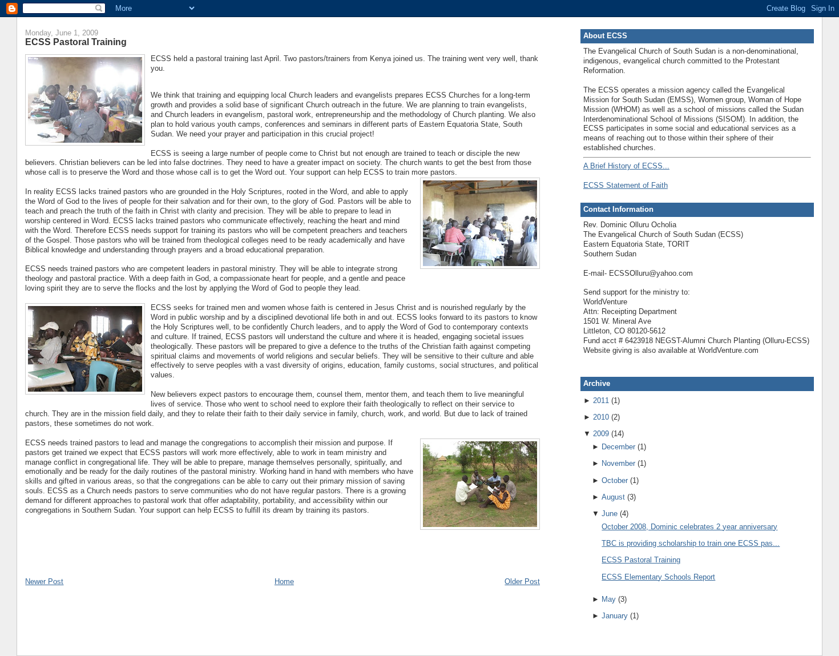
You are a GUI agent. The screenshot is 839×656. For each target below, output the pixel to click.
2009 (601, 433)
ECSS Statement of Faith (625, 185)
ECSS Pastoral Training (76, 42)
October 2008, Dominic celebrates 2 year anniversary (689, 526)
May (609, 599)
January (615, 615)
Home (284, 581)
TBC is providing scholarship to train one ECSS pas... (691, 543)
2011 (601, 400)
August (613, 497)
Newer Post (44, 581)
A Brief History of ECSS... (626, 166)
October (615, 480)
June (610, 513)
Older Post (522, 581)
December (618, 446)
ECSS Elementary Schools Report (658, 577)
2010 (601, 417)
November (618, 463)
